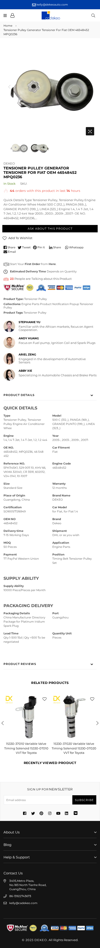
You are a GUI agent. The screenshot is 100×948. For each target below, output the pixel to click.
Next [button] (90, 86)
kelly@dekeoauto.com (52, 4)
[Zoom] (90, 131)
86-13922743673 (20, 896)
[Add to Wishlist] (44, 698)
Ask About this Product (50, 228)
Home (7, 25)
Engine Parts (30, 304)
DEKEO (9, 163)
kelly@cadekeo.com (23, 903)
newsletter (50, 789)
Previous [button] (9, 86)
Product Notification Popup (59, 304)
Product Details (19, 395)
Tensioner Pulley (35, 299)
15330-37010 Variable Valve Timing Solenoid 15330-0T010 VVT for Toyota (26, 748)
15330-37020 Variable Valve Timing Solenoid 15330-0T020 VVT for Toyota (74, 748)
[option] (50, 91)
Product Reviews (19, 664)
